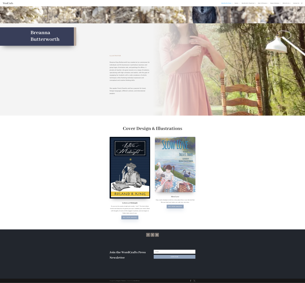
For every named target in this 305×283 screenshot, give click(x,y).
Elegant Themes (121, 280)
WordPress (136, 280)
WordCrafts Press (226, 3)
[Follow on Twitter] (152, 235)
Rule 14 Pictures (262, 3)
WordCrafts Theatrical (248, 3)
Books (236, 3)
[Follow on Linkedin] (157, 235)
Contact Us (296, 3)
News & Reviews (274, 3)
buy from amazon (130, 217)
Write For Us (286, 3)
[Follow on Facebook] (148, 235)
